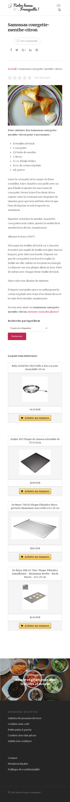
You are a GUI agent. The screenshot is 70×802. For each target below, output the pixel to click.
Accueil (12, 68)
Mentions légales (18, 763)
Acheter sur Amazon (37, 417)
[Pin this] (37, 49)
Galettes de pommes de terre (24, 718)
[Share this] (11, 49)
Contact (12, 758)
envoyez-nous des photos (43, 311)
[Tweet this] (17, 49)
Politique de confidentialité (24, 769)
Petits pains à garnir (20, 729)
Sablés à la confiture (20, 741)
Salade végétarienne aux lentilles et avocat (35, 679)
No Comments (29, 40)
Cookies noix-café (18, 723)
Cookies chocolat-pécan (22, 735)
